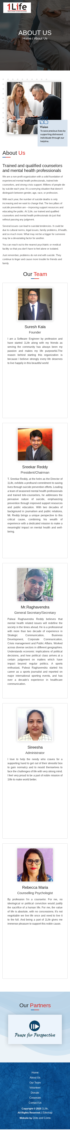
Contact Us (35, 1102)
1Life (45, 1108)
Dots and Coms (42, 1118)
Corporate (35, 1097)
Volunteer (35, 1087)
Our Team (35, 1082)
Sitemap (47, 1112)
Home (27, 38)
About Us (35, 1077)
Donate (35, 1092)
